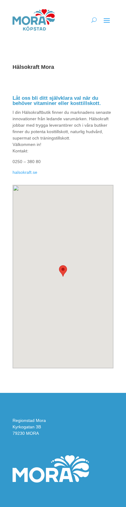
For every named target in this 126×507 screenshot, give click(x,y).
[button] (63, 271)
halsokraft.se (25, 172)
